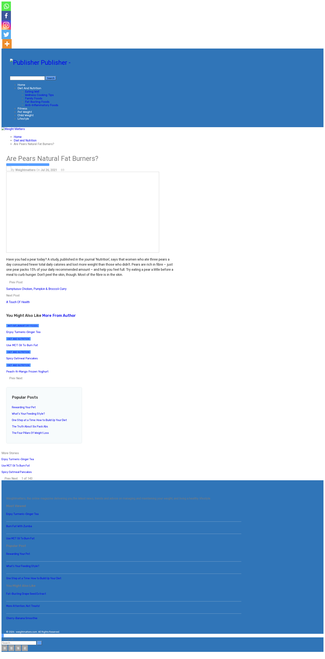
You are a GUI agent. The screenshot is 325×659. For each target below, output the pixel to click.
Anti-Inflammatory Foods (41, 105)
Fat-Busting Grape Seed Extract (26, 593)
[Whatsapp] (6, 6)
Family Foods (33, 98)
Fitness (22, 108)
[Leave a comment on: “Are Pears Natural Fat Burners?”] (65, 170)
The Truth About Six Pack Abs (30, 426)
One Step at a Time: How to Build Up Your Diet (39, 420)
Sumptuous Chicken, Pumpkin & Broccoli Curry (36, 289)
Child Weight (25, 115)
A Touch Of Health (18, 302)
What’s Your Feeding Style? (28, 413)
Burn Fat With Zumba (19, 526)
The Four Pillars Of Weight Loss (30, 433)
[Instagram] (6, 25)
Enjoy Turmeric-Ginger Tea (18, 459)
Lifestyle (23, 118)
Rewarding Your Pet (24, 407)
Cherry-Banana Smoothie (21, 618)
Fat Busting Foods (37, 101)
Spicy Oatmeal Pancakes (17, 472)
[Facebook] (6, 15)
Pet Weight (24, 112)
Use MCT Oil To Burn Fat (16, 465)
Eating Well (32, 91)
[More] (7, 44)
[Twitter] (6, 34)
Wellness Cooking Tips (39, 95)
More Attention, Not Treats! (23, 606)
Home (21, 85)
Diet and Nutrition (29, 88)
